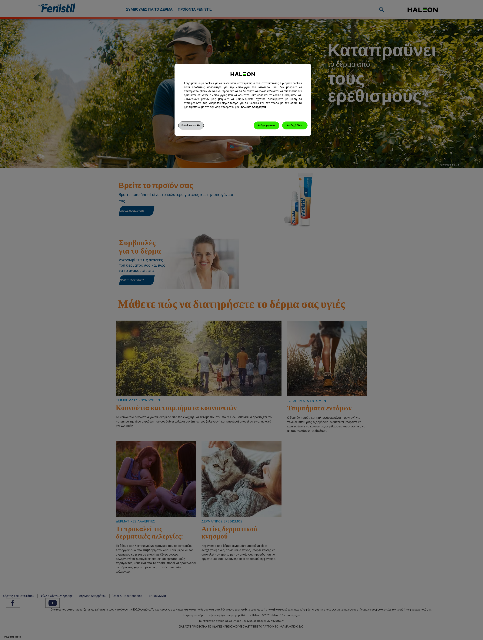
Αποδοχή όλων (295, 125)
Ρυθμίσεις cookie (191, 125)
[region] (243, 100)
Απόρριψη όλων (266, 125)
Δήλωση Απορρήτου (253, 106)
